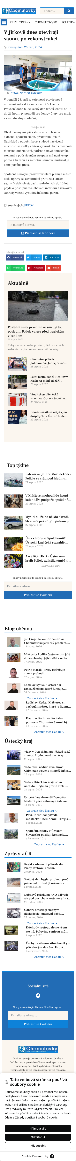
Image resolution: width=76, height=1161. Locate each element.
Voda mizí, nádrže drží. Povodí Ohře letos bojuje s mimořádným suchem (46, 769)
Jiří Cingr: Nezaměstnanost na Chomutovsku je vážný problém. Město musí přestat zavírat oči (45, 641)
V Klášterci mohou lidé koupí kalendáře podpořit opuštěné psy (46, 497)
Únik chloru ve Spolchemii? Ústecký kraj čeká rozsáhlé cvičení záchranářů (45, 540)
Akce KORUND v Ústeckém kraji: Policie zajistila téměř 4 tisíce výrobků (46, 558)
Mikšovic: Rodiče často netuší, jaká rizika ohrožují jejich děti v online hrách (47, 656)
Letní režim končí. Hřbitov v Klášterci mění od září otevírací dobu (49, 379)
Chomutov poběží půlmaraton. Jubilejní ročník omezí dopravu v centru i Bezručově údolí (49, 361)
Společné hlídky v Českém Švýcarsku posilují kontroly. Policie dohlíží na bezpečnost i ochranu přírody (47, 833)
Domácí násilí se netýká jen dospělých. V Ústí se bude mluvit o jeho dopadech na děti (48, 414)
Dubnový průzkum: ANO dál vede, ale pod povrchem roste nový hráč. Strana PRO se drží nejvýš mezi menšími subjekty (47, 896)
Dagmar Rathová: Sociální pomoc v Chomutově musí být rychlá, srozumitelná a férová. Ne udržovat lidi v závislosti (47, 720)
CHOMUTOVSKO (46, 22)
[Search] (69, 11)
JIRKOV (29, 205)
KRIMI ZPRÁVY (20, 22)
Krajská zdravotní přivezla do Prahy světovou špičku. (43, 866)
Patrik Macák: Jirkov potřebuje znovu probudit (44, 672)
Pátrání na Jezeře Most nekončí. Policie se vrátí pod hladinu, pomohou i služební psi (48, 476)
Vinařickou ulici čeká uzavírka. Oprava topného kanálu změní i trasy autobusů (47, 396)
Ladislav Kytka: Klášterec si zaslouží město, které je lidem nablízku (47, 705)
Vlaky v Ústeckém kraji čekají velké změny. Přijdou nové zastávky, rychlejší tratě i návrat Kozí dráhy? (47, 753)
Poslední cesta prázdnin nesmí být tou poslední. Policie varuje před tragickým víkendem (36, 331)
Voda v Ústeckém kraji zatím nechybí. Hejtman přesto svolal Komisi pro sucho (44, 784)
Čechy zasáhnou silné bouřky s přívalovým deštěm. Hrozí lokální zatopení (48, 945)
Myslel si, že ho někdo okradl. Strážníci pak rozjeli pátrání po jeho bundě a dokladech (47, 519)
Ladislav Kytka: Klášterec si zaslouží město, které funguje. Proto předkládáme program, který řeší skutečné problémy (47, 687)
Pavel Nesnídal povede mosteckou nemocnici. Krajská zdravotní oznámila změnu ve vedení (48, 817)
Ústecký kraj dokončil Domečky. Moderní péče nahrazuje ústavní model (45, 799)
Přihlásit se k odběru (38, 595)
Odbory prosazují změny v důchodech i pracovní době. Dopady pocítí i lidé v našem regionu (43, 912)
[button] (3, 22)
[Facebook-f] (38, 995)
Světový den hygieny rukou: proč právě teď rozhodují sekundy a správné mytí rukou (46, 881)
